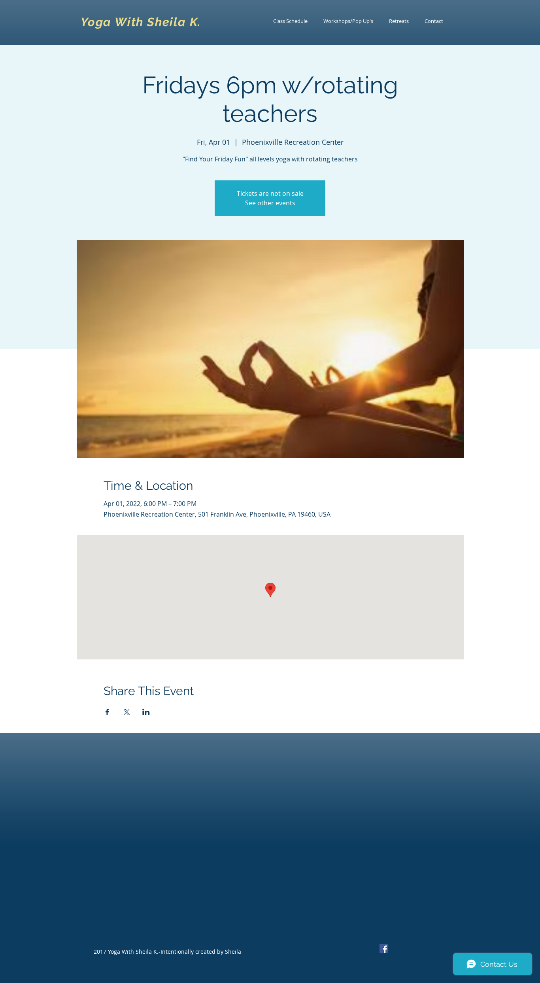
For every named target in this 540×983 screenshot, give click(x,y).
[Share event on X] (126, 712)
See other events (270, 203)
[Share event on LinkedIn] (146, 712)
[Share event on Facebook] (107, 712)
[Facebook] (384, 948)
